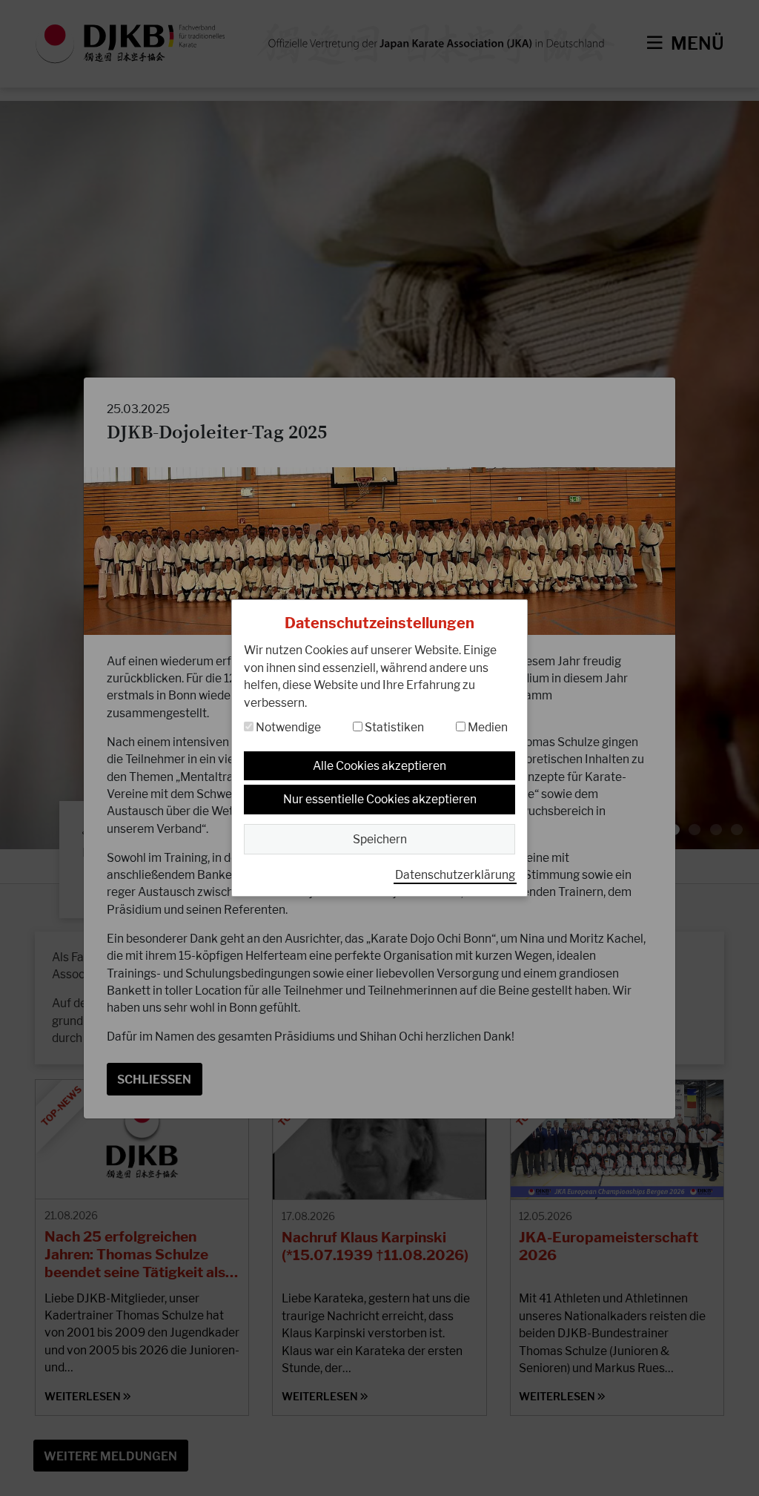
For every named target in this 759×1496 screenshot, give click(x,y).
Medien (486, 727)
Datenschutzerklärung (455, 875)
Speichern (380, 839)
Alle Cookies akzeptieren (379, 766)
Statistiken (393, 727)
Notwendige (287, 727)
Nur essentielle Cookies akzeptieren (380, 799)
